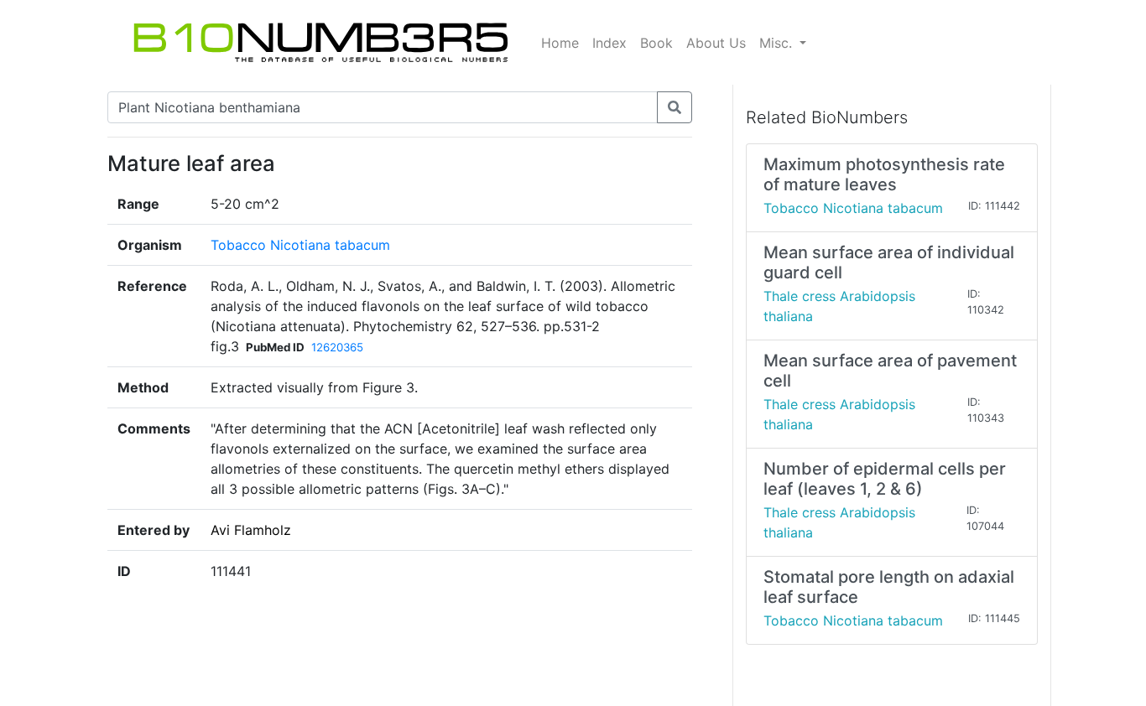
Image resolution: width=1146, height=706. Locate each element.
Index (609, 42)
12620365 (337, 347)
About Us (716, 42)
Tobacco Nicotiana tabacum (300, 244)
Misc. (777, 42)
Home (560, 42)
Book (656, 42)
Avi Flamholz (251, 530)
